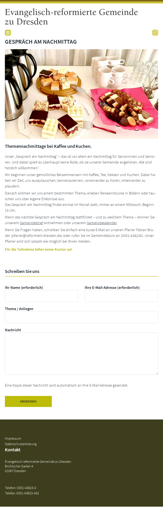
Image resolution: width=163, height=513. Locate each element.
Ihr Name (24, 287)
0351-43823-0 (26, 487)
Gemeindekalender (102, 222)
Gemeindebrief (31, 222)
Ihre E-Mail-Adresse (112, 287)
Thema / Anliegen (19, 308)
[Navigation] (8, 33)
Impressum (13, 438)
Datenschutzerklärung (21, 444)
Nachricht (13, 329)
